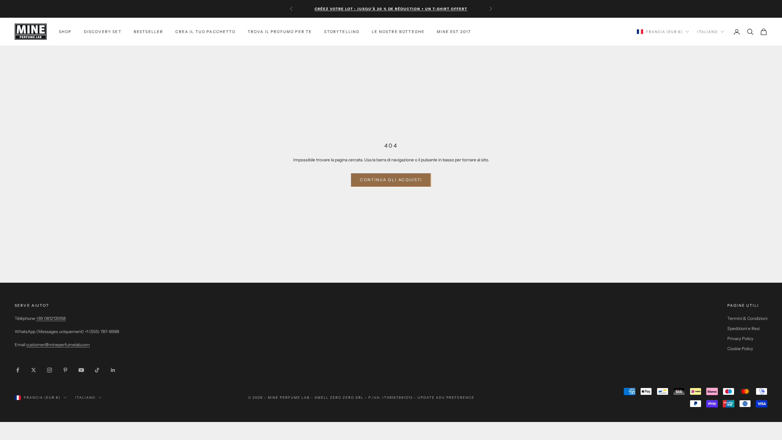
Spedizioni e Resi (743, 328)
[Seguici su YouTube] (81, 370)
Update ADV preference (446, 397)
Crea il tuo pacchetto (205, 31)
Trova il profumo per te (280, 31)
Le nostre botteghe (398, 31)
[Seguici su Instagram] (49, 370)
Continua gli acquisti (391, 179)
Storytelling (342, 31)
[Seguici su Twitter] (34, 370)
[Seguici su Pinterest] (65, 370)
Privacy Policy (740, 338)
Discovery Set (103, 31)
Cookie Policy (740, 348)
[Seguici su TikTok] (97, 370)
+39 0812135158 (51, 318)
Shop (65, 31)
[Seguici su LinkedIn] (113, 370)
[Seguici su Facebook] (18, 370)
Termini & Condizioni (747, 318)
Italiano (707, 32)
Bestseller (148, 31)
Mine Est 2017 (454, 31)
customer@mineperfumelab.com (58, 344)
